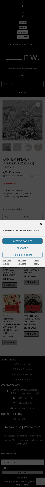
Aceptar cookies (22, 241)
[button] (41, 224)
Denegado (22, 248)
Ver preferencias (22, 255)
